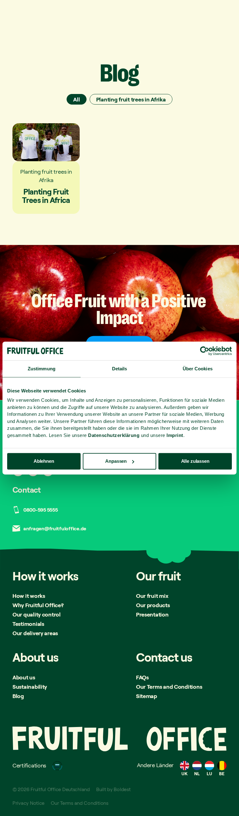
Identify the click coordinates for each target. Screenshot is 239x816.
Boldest (122, 789)
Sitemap (146, 695)
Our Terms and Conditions (169, 686)
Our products (153, 605)
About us (23, 677)
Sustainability (29, 686)
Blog (18, 695)
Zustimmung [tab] (41, 368)
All (76, 99)
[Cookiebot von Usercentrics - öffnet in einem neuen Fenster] (204, 351)
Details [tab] (119, 368)
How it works (28, 595)
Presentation (152, 614)
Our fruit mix (152, 595)
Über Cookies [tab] (198, 368)
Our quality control (36, 614)
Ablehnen (44, 461)
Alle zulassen (195, 461)
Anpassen (116, 461)
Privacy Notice (28, 803)
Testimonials (28, 623)
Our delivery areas (35, 633)
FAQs (142, 677)
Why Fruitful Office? (38, 605)
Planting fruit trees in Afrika (131, 99)
